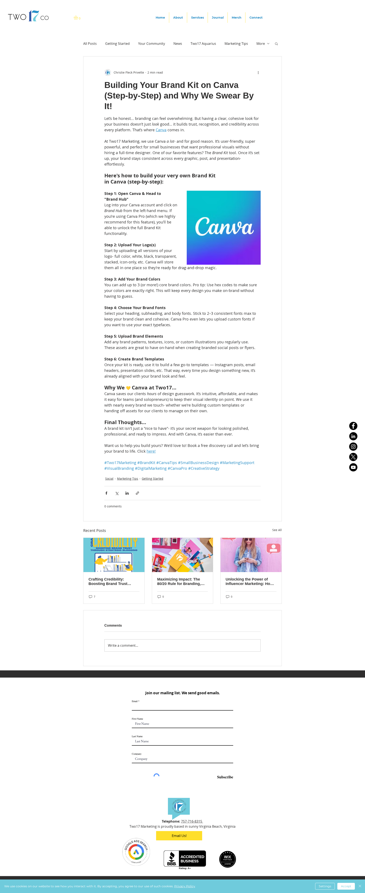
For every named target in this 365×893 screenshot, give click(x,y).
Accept (346, 886)
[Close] (359, 886)
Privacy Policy (184, 886)
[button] (271, 838)
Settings (325, 886)
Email (117, 863)
